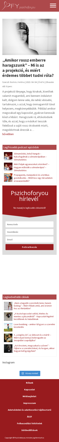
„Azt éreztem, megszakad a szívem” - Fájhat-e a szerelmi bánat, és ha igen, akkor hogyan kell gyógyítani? (34, 348)
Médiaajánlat (29, 396)
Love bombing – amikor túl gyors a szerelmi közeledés (34, 325)
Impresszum (29, 403)
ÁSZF (29, 416)
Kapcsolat (29, 389)
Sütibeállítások (29, 430)
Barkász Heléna (17, 82)
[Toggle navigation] (53, 6)
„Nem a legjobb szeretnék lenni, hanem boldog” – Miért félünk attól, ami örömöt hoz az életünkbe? (33, 306)
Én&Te (41, 82)
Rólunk (29, 382)
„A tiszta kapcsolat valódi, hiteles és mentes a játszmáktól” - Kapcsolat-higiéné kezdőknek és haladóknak (34, 316)
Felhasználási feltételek (29, 423)
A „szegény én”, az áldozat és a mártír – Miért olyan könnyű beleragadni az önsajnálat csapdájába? (32, 337)
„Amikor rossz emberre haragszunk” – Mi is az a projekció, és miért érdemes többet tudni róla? (28, 67)
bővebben (8, 134)
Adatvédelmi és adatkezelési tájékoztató (29, 409)
